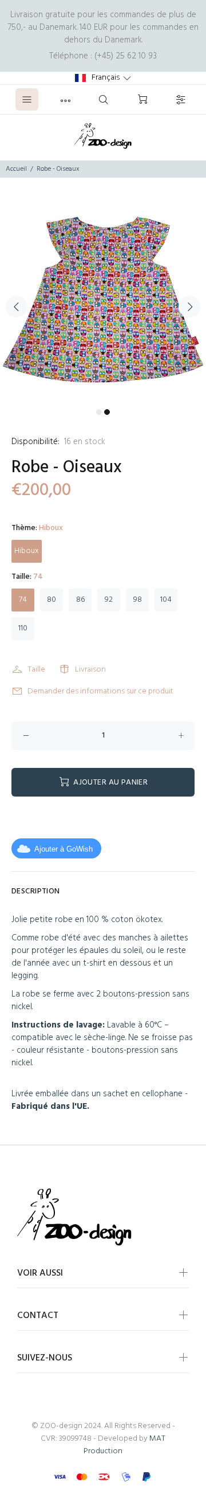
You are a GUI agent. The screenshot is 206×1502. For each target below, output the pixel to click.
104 (166, 599)
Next (189, 306)
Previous (16, 306)
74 (23, 599)
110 (22, 628)
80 (51, 599)
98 (137, 599)
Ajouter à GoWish (63, 849)
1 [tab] (99, 412)
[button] (103, 78)
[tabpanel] (103, 300)
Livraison (90, 669)
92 (109, 599)
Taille (36, 669)
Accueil (16, 169)
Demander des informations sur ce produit (100, 691)
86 (80, 599)
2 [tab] (107, 412)
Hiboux (26, 551)
